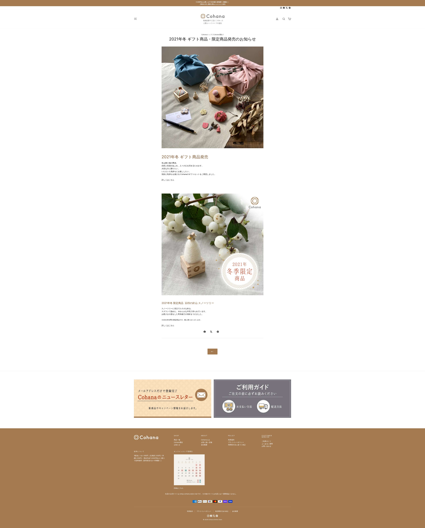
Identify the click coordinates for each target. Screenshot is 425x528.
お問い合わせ (266, 446)
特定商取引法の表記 (221, 511)
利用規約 (231, 440)
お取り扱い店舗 (206, 442)
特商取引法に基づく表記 (237, 445)
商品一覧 (177, 440)
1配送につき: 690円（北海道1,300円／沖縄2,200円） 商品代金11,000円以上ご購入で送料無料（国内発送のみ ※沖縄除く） (149, 458)
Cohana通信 (217, 34)
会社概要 (204, 445)
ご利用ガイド (266, 441)
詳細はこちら (178, 488)
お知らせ (177, 445)
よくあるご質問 (267, 444)
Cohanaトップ (206, 34)
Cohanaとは (205, 440)
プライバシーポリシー (236, 442)
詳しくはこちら (168, 180)
